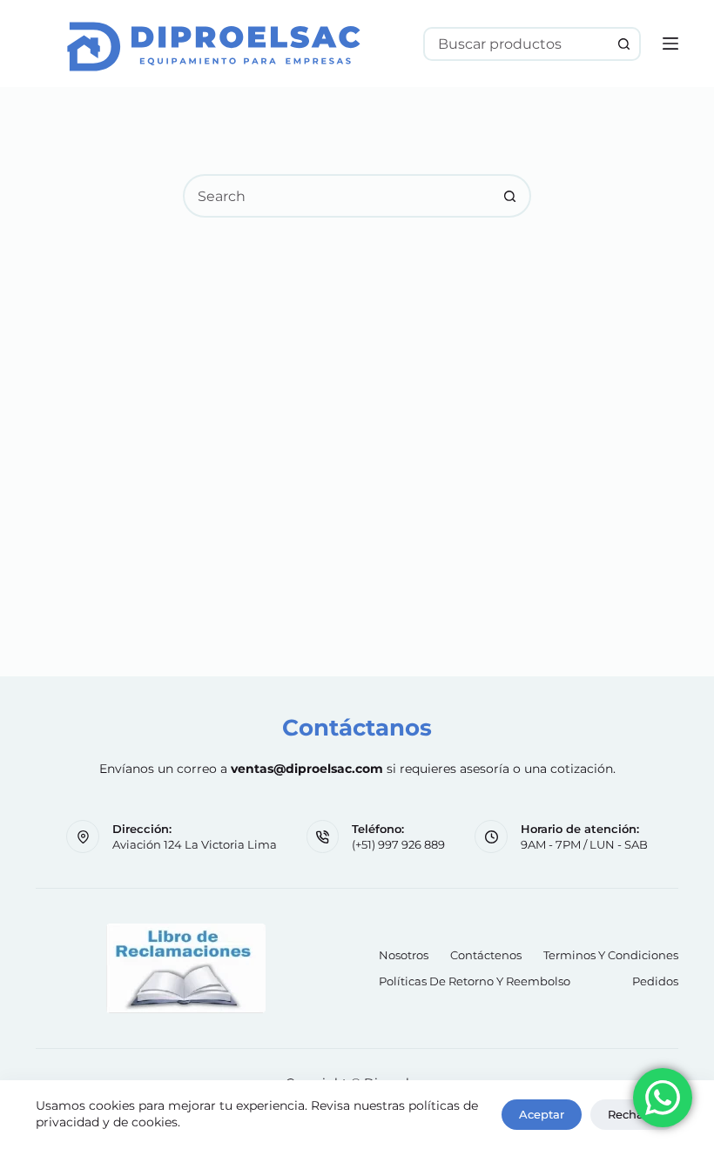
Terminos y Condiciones (610, 955)
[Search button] (624, 44)
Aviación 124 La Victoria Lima (194, 844)
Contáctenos (486, 955)
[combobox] (517, 44)
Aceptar (541, 1114)
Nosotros (403, 955)
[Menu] (670, 43)
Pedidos (655, 981)
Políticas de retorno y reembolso (474, 981)
